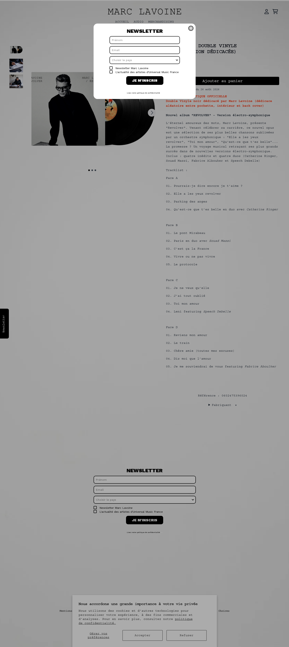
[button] (191, 28)
